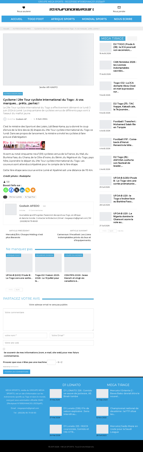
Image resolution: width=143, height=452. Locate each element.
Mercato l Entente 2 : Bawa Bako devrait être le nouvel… (125, 393)
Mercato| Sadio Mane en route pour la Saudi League (124, 429)
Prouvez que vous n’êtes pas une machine (25, 362)
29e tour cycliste (15, 197)
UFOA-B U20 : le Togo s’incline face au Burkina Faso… (124, 198)
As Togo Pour (30, 197)
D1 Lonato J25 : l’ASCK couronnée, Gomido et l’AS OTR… (76, 429)
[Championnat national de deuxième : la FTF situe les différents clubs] (102, 411)
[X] (16, 190)
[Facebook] (11, 190)
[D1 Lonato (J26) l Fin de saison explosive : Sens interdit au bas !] (56, 411)
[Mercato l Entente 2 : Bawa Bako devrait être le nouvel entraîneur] (102, 393)
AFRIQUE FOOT (13, 255)
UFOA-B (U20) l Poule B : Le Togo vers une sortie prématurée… (125, 181)
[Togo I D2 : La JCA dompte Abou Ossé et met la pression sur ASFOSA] (106, 85)
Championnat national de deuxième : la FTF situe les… (124, 411)
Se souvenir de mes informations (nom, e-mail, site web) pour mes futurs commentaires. (41, 354)
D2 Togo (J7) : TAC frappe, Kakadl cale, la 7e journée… (124, 106)
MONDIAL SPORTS (94, 19)
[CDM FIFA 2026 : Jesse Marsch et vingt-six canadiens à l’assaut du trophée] (77, 263)
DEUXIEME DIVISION (44, 255)
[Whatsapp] (5, 190)
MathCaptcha (14, 366)
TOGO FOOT (36, 19)
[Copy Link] (27, 190)
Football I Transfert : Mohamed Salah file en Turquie (124, 124)
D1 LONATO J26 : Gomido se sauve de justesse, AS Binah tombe (78, 393)
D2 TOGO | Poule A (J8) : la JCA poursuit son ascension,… (124, 47)
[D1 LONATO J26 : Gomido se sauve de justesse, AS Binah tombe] (56, 393)
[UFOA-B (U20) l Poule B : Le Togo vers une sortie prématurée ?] (19, 263)
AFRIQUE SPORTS (63, 19)
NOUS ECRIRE (123, 19)
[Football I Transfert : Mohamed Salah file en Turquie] (106, 124)
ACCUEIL (16, 19)
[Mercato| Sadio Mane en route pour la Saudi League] (102, 429)
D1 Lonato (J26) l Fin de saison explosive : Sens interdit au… (76, 411)
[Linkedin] (22, 190)
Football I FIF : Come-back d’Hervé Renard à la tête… (125, 142)
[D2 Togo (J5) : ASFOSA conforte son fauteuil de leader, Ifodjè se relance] (106, 160)
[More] (33, 190)
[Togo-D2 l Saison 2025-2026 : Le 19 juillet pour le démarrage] (48, 263)
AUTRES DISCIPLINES (13, 94)
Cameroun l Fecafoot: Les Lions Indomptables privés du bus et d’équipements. (74, 237)
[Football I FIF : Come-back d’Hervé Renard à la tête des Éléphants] (106, 142)
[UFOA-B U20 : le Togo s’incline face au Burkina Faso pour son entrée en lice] (106, 198)
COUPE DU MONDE (73, 255)
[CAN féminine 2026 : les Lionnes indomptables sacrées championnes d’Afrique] (106, 65)
